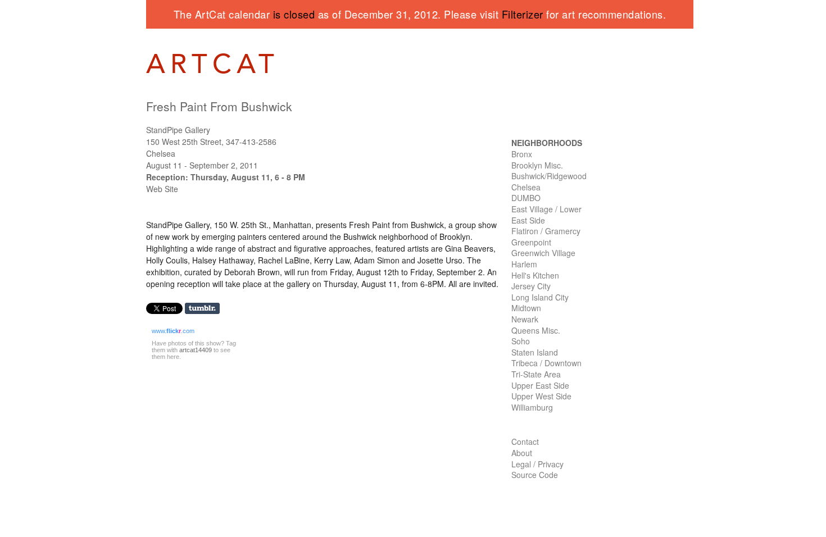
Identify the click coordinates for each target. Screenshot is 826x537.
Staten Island (534, 352)
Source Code (534, 474)
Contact (525, 441)
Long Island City (540, 297)
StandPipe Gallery (178, 129)
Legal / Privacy (537, 464)
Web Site (162, 188)
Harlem (524, 264)
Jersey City (531, 286)
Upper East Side (540, 385)
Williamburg (532, 407)
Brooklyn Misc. (537, 165)
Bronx (521, 154)
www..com (173, 330)
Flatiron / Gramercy (545, 230)
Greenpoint (531, 242)
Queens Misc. (535, 330)
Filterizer (522, 14)
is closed (294, 14)
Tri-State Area (536, 374)
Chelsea (526, 187)
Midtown (526, 307)
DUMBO (526, 197)
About (521, 452)
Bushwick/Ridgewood (549, 175)
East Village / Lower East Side (546, 214)
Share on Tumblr (206, 309)
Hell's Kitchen (535, 275)
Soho (520, 341)
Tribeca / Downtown (546, 362)
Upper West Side (541, 396)
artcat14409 (195, 350)
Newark (524, 319)
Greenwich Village (543, 252)
